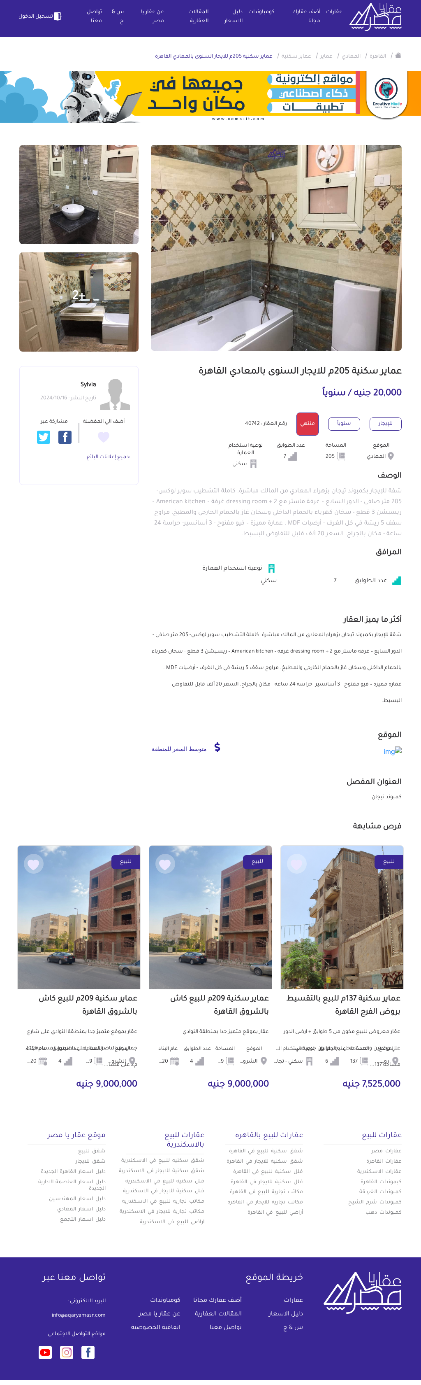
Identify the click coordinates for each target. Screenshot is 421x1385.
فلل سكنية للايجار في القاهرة (267, 1182)
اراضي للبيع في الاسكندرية (172, 1222)
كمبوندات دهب (383, 1213)
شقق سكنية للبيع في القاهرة (266, 1151)
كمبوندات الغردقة (380, 1192)
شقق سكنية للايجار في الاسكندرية (161, 1171)
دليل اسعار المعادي (81, 1209)
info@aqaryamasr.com (79, 1316)
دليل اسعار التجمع (83, 1220)
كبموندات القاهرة (381, 1182)
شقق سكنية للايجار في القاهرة (265, 1162)
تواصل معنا (94, 16)
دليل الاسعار (233, 16)
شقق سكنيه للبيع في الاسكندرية (162, 1161)
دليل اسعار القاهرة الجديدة (73, 1172)
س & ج (118, 16)
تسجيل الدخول (36, 17)
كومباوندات (261, 12)
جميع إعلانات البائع (108, 457)
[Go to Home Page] (398, 55)
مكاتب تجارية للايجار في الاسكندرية (162, 1212)
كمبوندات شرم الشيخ (375, 1202)
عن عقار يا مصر (152, 16)
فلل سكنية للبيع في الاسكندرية (164, 1181)
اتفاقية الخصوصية (155, 1328)
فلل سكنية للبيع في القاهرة (268, 1172)
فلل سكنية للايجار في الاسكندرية (163, 1191)
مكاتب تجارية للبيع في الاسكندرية (163, 1202)
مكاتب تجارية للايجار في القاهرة (265, 1202)
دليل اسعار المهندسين (77, 1199)
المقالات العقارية (198, 16)
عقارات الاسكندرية (379, 1172)
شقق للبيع (92, 1151)
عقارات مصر (387, 1151)
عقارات (334, 12)
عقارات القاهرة (384, 1162)
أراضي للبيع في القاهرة (275, 1213)
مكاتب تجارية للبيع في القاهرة (266, 1192)
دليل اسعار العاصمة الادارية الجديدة (72, 1186)
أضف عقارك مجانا (306, 16)
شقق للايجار (91, 1162)
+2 (79, 296)
